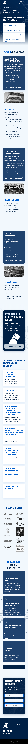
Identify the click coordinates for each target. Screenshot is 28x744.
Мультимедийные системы (10, 30)
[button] (13, 87)
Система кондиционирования (11, 35)
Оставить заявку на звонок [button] (14, 346)
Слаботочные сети (8, 25)
